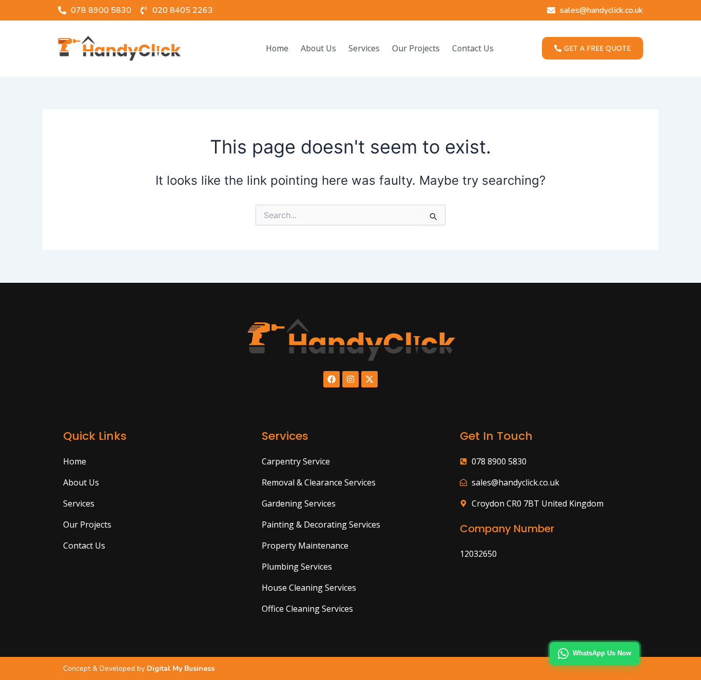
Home (277, 48)
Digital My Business (180, 668)
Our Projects (416, 48)
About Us (318, 48)
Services (364, 48)
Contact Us (473, 48)
